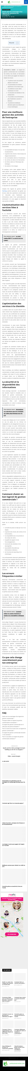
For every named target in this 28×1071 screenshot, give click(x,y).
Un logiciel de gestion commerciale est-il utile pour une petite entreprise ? (13, 725)
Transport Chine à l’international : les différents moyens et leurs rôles (7, 1031)
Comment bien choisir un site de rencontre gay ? (20, 999)
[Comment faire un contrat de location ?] (20, 977)
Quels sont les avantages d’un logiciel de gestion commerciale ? (13, 717)
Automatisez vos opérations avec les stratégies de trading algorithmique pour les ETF (13, 782)
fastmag (4, 191)
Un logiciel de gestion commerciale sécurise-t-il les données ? (14, 733)
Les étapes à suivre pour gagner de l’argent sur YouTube (13, 844)
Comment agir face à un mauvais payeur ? (13, 803)
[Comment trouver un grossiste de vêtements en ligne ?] (8, 1009)
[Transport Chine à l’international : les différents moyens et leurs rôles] (8, 1024)
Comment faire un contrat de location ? (19, 982)
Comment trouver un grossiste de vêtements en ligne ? (7, 1015)
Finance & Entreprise (6, 9)
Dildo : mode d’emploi (14, 756)
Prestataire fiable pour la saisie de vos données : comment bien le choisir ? (7, 999)
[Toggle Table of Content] (16, 43)
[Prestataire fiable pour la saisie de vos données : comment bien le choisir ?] (8, 992)
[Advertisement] (14, 953)
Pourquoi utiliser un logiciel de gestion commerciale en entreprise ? (12, 721)
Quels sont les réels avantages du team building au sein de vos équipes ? (14, 748)
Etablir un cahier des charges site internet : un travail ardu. (7, 983)
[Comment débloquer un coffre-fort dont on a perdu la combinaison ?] (20, 1024)
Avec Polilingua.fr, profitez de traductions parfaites (7, 1047)
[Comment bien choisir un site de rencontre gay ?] (20, 992)
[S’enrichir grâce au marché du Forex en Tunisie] (20, 1009)
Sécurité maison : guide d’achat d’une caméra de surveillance (19, 1047)
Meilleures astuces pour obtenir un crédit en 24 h (13, 866)
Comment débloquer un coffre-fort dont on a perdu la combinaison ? (20, 1031)
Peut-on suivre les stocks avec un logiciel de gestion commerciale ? (14, 729)
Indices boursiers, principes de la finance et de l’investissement (13, 823)
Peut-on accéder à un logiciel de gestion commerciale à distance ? (13, 737)
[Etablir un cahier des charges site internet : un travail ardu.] (8, 977)
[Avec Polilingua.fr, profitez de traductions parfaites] (8, 1041)
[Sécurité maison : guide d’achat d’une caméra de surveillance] (20, 1041)
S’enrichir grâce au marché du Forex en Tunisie (12, 887)
